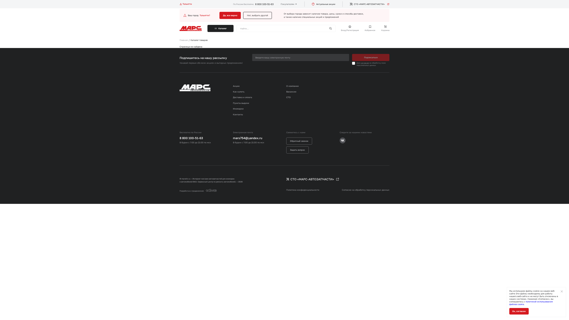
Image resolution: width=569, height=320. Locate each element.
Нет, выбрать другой (257, 15)
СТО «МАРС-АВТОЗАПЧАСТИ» (369, 4)
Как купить (238, 91)
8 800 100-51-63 (264, 4)
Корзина (385, 30)
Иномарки (238, 108)
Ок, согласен (519, 311)
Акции (236, 86)
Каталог (222, 28)
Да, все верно (230, 15)
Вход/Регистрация (350, 30)
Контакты (238, 114)
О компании (292, 86)
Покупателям (287, 4)
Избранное (370, 30)
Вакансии (291, 91)
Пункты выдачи (241, 103)
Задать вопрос (297, 150)
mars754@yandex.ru (247, 138)
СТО (288, 97)
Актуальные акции (325, 4)
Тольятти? (205, 15)
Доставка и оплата (242, 97)
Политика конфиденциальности (302, 190)
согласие (365, 63)
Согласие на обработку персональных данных (365, 190)
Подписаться (371, 57)
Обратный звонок (299, 141)
